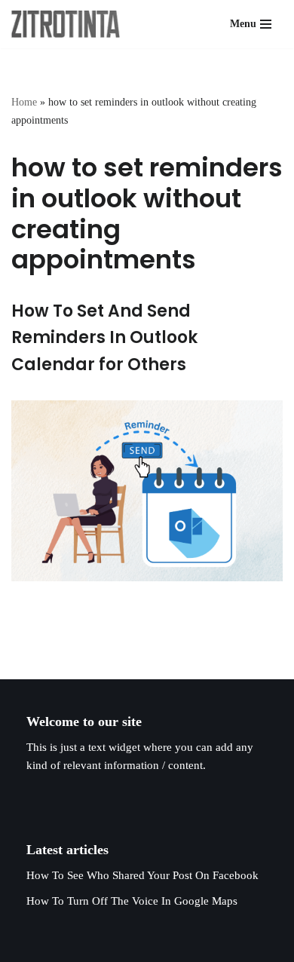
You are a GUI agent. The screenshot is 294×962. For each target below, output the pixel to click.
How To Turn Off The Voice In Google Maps (131, 901)
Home (24, 102)
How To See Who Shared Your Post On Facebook (142, 875)
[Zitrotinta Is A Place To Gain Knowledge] (69, 24)
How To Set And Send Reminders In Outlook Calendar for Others (104, 337)
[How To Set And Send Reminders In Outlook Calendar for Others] (147, 490)
